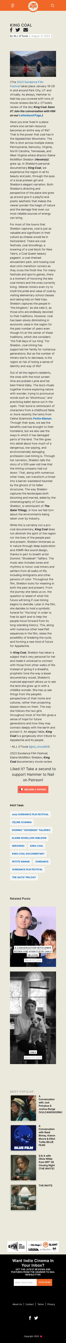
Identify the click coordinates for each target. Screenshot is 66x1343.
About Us (17, 1304)
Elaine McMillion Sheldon (29, 838)
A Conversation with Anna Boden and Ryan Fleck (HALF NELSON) (33, 951)
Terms (40, 1304)
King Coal (36, 846)
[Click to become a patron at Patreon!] (33, 789)
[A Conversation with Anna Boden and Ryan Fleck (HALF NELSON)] (33, 937)
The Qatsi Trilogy (24, 877)
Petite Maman (21, 862)
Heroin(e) (18, 846)
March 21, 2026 (33, 960)
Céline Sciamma (22, 822)
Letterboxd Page (30, 115)
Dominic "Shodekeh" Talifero (31, 830)
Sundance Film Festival (27, 870)
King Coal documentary (28, 854)
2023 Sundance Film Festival (30, 814)
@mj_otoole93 (39, 746)
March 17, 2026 (33, 1057)
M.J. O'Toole (21, 35)
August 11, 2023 (41, 35)
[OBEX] (33, 1017)
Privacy (51, 1304)
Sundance (42, 862)
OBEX (33, 1052)
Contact (30, 1304)
